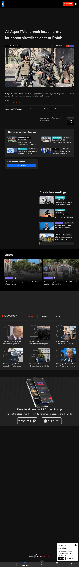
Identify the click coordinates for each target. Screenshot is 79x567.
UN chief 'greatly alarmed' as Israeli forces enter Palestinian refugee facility (66, 365)
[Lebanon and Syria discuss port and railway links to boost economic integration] (13, 335)
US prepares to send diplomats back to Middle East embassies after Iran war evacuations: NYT (39, 365)
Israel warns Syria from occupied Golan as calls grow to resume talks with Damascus (65, 343)
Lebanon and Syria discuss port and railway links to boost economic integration (12, 343)
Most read (10, 315)
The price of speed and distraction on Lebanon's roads (11, 365)
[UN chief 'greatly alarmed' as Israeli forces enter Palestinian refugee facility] (66, 357)
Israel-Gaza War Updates (24, 137)
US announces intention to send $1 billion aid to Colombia (64, 238)
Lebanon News (59, 223)
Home (8, 565)
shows (57, 565)
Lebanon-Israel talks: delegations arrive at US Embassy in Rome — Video (23, 283)
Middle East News (57, 137)
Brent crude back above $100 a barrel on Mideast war (63, 216)
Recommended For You (22, 132)
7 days (44, 316)
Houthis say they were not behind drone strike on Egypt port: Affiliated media (64, 203)
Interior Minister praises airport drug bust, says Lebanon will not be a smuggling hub (63, 227)
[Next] (76, 272)
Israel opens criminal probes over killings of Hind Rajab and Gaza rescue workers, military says (28, 153)
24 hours (30, 316)
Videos (8, 255)
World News (55, 148)
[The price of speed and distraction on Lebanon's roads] (13, 357)
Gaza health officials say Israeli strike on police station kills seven (62, 141)
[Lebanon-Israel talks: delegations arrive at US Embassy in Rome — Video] (23, 272)
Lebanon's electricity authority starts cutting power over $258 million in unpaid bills (39, 343)
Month (58, 316)
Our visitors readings (53, 192)
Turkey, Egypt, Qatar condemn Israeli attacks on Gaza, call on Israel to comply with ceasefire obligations (27, 144)
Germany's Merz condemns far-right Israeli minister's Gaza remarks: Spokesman (61, 153)
